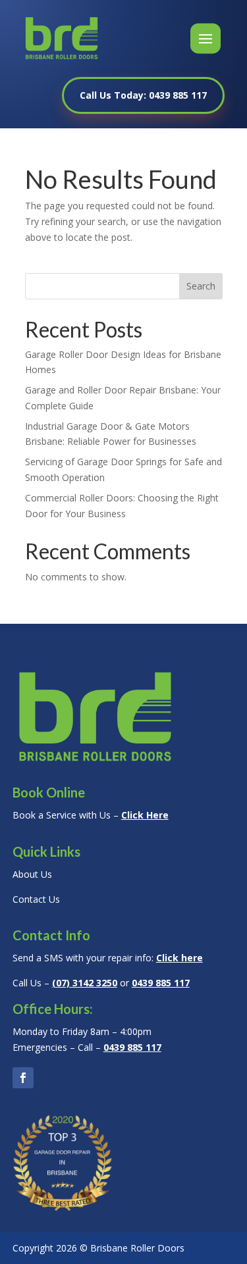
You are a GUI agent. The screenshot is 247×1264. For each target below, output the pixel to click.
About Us (32, 874)
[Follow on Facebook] (23, 1077)
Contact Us (36, 899)
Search (200, 286)
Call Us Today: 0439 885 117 (143, 95)
